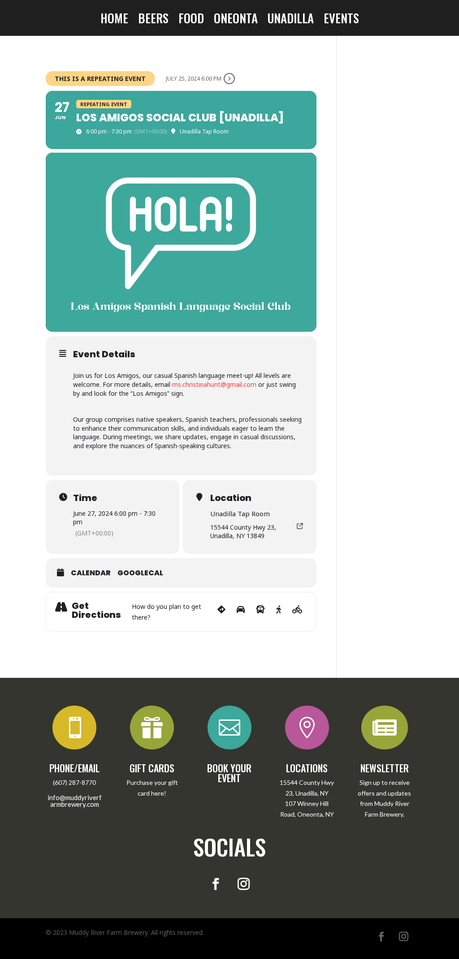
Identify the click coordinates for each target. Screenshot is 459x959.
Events (341, 20)
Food (191, 20)
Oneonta (236, 20)
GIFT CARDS (152, 768)
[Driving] (240, 612)
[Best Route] (221, 612)
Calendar (91, 573)
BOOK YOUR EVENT (229, 773)
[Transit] (260, 612)
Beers (153, 20)
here (157, 793)
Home (114, 20)
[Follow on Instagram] (243, 884)
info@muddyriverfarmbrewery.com (75, 800)
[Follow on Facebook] (216, 884)
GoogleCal (140, 573)
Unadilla (291, 20)
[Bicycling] (297, 612)
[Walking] (279, 612)
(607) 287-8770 (74, 782)
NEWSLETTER (384, 768)
